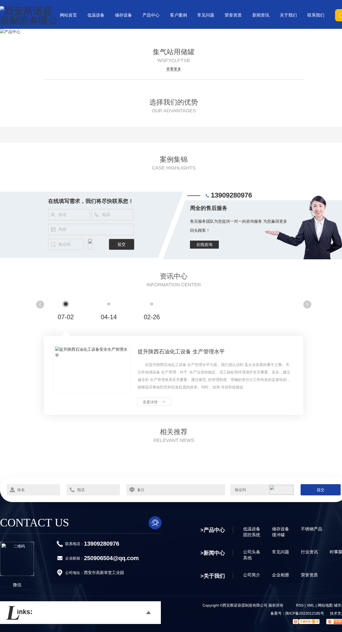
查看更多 (173, 69)
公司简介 (251, 575)
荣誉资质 (309, 575)
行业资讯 (309, 552)
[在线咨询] (155, 522)
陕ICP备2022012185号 (304, 613)
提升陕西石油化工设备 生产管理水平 (181, 351)
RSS (300, 605)
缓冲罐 (278, 535)
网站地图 (325, 605)
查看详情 (150, 402)
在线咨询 (204, 244)
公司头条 (251, 552)
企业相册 (280, 575)
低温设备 (251, 529)
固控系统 (251, 535)
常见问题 (280, 552)
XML (310, 605)
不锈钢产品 (311, 529)
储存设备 (280, 529)
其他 (247, 558)
